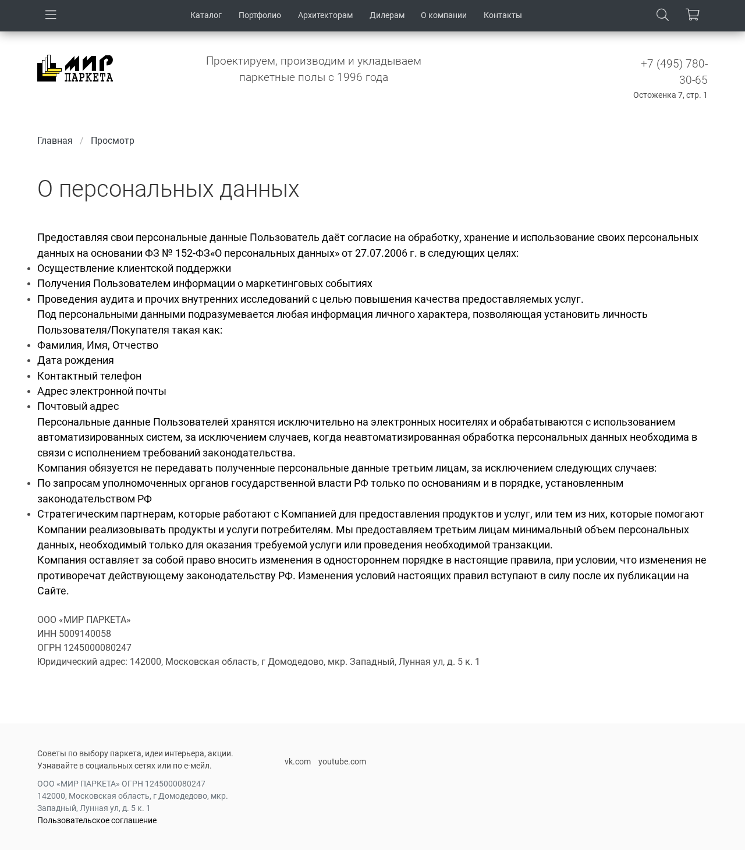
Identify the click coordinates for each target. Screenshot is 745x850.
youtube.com (342, 761)
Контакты (503, 15)
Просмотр (112, 140)
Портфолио (260, 15)
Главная (55, 140)
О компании (444, 15)
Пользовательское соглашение (97, 820)
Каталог (206, 15)
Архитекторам (325, 15)
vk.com (298, 761)
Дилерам (387, 15)
